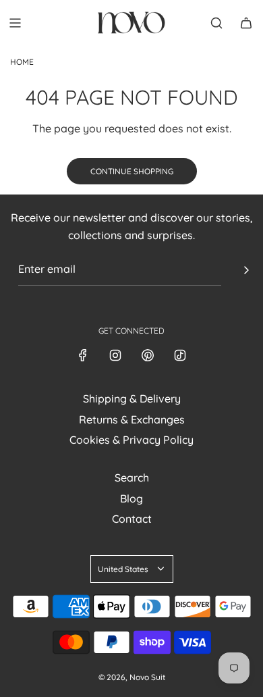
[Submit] (246, 270)
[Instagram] (115, 355)
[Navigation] (15, 23)
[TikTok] (180, 355)
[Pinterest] (148, 355)
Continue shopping (131, 171)
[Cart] (246, 23)
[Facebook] (83, 355)
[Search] (216, 23)
